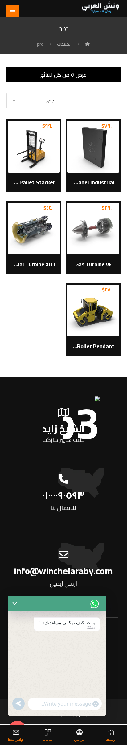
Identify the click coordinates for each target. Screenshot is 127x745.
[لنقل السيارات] (100, 7)
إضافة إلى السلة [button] (93, 155)
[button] (12, 11)
